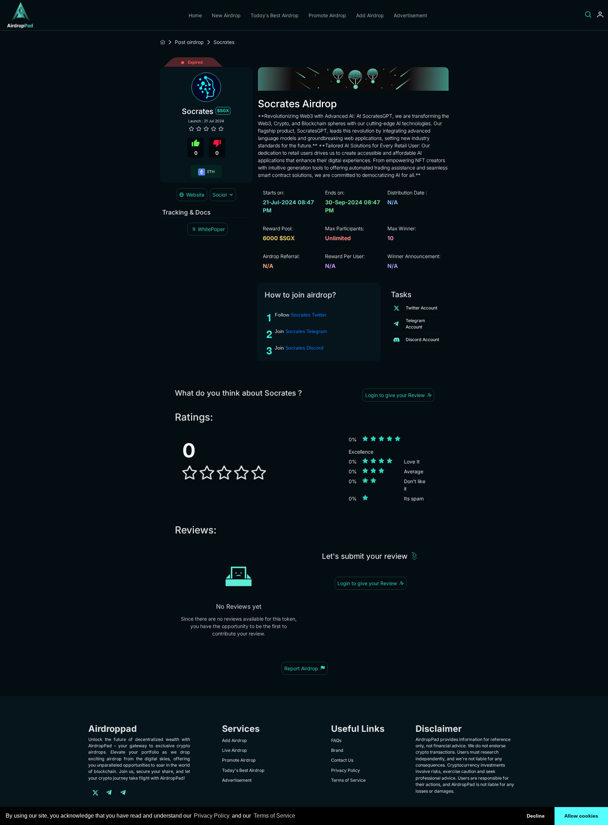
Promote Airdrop (327, 15)
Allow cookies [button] (581, 816)
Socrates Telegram (306, 331)
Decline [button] (536, 816)
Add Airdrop (370, 15)
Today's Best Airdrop (275, 15)
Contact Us (342, 760)
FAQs (336, 740)
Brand (337, 750)
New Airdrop (226, 15)
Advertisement (410, 15)
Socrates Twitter (309, 315)
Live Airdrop (234, 750)
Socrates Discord (304, 348)
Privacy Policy (211, 816)
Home (195, 15)
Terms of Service (274, 816)
